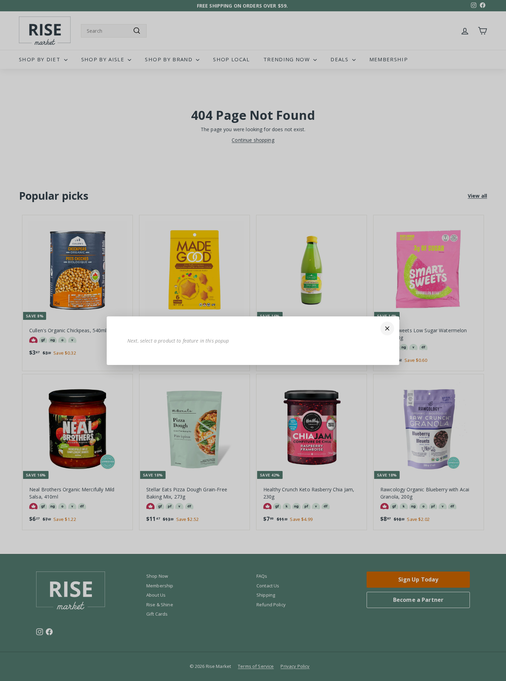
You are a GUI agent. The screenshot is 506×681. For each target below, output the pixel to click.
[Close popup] (387, 328)
